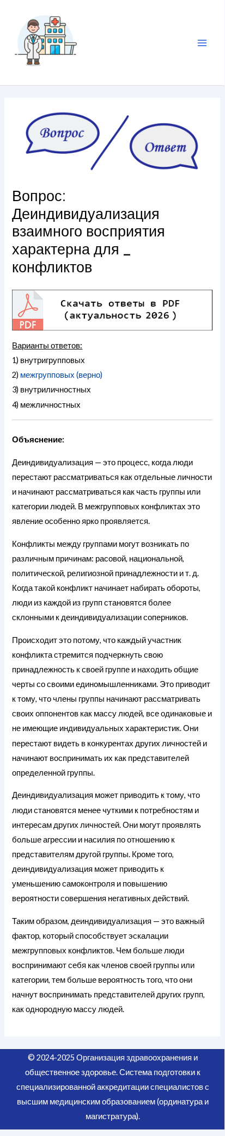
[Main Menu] (202, 43)
